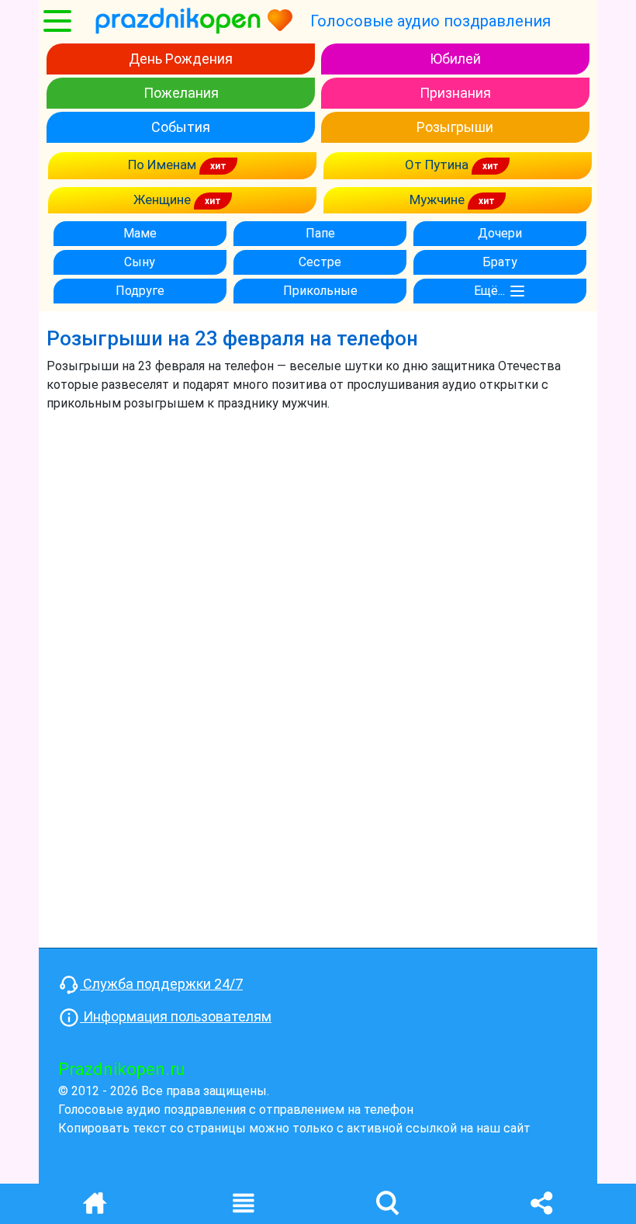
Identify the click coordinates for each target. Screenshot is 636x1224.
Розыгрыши (455, 127)
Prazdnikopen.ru (121, 1069)
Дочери (500, 233)
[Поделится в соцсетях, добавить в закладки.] (541, 1202)
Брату (499, 262)
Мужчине (439, 199)
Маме (140, 233)
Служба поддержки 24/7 (161, 984)
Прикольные (320, 290)
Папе (320, 233)
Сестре (320, 262)
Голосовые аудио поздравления (430, 21)
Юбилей (455, 58)
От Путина (438, 164)
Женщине (163, 199)
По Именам (163, 164)
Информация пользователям (175, 1016)
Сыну (139, 262)
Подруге (140, 290)
